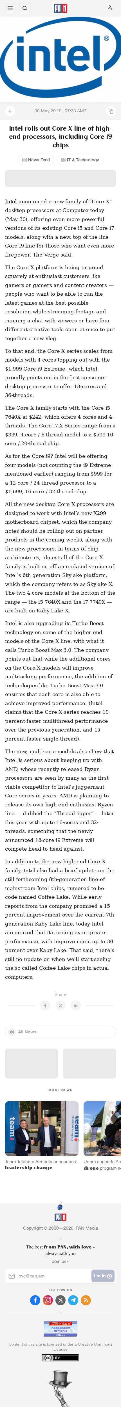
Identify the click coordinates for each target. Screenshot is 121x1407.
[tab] (49, 1373)
